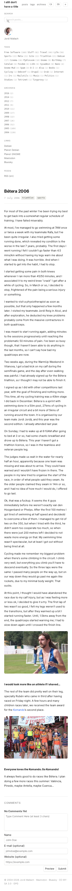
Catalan (8, 64)
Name (7, 835)
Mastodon (9, 158)
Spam (22, 68)
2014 (6, 97)
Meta (20, 56)
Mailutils (22, 76)
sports (41, 198)
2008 (6, 117)
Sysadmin (45, 64)
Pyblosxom (28, 60)
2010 (6, 109)
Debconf (22, 72)
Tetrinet (23, 80)
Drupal (35, 72)
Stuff (31, 52)
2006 (6, 124)
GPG (15, 883)
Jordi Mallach (11, 38)
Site (31, 56)
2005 (6, 128)
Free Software (12, 52)
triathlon (28, 198)
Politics (49, 76)
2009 (6, 113)
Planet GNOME (12, 154)
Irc (10, 76)
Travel (43, 52)
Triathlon (45, 56)
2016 (6, 93)
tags (32, 4)
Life (56, 52)
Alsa (41, 68)
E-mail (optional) (14, 845)
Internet (59, 72)
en (58, 4)
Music (36, 76)
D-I (32, 68)
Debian (61, 56)
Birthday (57, 60)
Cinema (13, 60)
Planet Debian (11, 149)
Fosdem (21, 64)
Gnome (44, 60)
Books (52, 68)
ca (50, 4)
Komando (19, 709)
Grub (46, 72)
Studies (8, 80)
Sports (8, 56)
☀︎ (65, 4)
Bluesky (8, 162)
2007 (6, 121)
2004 (6, 132)
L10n (32, 64)
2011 (6, 105)
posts (25, 4)
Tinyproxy (38, 80)
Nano (57, 64)
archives (41, 4)
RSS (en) (9, 176)
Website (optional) (15, 856)
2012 (6, 101)
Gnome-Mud (9, 68)
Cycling (8, 72)
